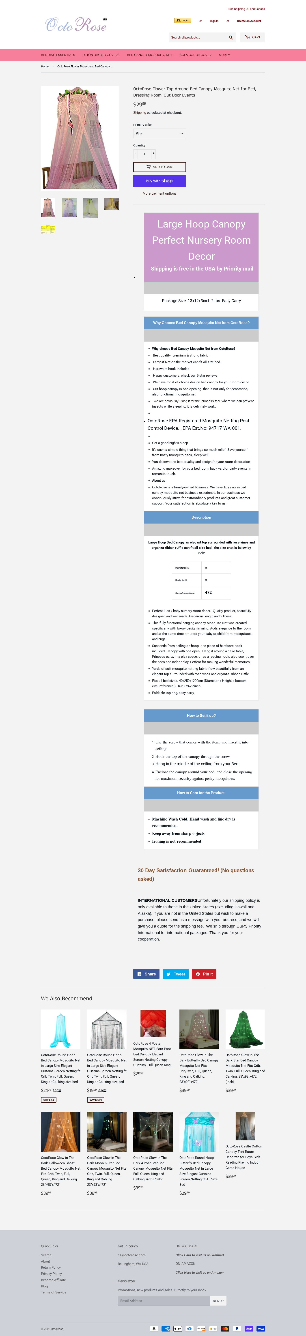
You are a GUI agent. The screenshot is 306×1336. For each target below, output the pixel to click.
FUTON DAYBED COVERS (101, 55)
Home (45, 66)
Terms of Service (53, 1292)
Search (46, 1255)
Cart (256, 37)
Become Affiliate (53, 1280)
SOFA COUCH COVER (195, 55)
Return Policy (51, 1267)
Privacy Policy (51, 1274)
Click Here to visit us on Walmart (200, 1255)
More (223, 55)
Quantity (139, 145)
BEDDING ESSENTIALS (58, 55)
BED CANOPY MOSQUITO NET (149, 55)
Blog (44, 1286)
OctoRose (57, 1329)
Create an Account (249, 21)
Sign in (214, 21)
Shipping (139, 113)
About (45, 1261)
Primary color (142, 125)
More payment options (160, 193)
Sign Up (218, 1301)
